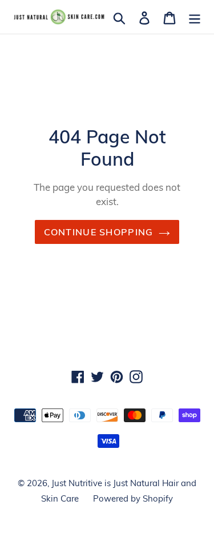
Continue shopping (99, 232)
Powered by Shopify (133, 498)
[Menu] (194, 16)
